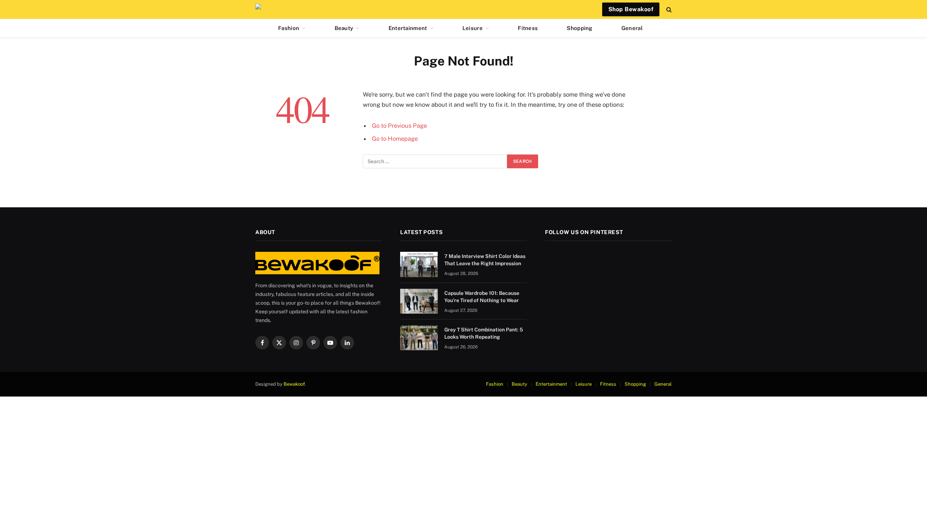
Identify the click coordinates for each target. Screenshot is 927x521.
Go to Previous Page (399, 125)
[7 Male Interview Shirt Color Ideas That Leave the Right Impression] (419, 264)
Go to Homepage (395, 138)
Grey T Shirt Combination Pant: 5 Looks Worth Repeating (483, 333)
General (632, 28)
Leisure (472, 28)
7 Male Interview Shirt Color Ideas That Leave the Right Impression (484, 259)
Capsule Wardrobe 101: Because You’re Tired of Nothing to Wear (481, 296)
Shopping (579, 28)
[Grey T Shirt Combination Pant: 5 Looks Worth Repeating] (419, 337)
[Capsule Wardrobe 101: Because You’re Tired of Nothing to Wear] (419, 301)
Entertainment (408, 28)
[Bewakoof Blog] (260, 9)
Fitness (528, 28)
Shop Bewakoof (630, 9)
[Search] (668, 9)
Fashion (288, 28)
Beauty (344, 28)
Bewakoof (294, 384)
